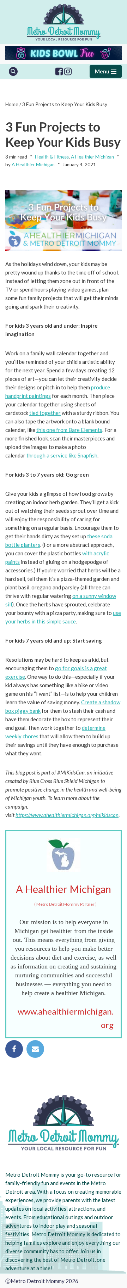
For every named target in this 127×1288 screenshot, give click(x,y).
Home (11, 104)
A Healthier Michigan (92, 157)
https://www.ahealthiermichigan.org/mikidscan (67, 815)
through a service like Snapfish (61, 455)
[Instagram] (68, 71)
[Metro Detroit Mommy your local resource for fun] (63, 22)
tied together (45, 413)
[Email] (35, 1049)
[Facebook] (59, 71)
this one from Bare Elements (69, 430)
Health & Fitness (52, 157)
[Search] (13, 71)
